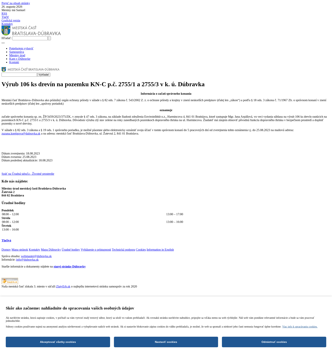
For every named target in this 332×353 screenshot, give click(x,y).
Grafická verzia (11, 20)
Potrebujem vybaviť (21, 48)
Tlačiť (5, 17)
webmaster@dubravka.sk (36, 256)
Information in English (160, 249)
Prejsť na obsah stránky (16, 3)
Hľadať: (7, 38)
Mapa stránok (20, 249)
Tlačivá (6, 240)
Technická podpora (123, 249)
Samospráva (16, 51)
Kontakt (14, 62)
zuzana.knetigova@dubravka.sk (21, 133)
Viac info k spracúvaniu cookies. (300, 326)
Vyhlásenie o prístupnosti (96, 249)
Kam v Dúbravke (19, 58)
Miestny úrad (17, 55)
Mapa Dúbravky (51, 249)
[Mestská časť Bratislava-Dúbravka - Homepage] (31, 34)
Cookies (141, 249)
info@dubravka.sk (27, 259)
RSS (4, 13)
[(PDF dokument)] (10, 283)
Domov (6, 249)
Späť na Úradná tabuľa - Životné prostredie (28, 173)
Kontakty (7, 23)
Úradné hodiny (71, 249)
